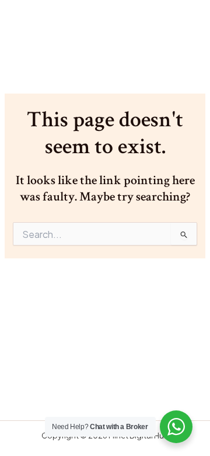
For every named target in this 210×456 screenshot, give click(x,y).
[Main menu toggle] (184, 30)
